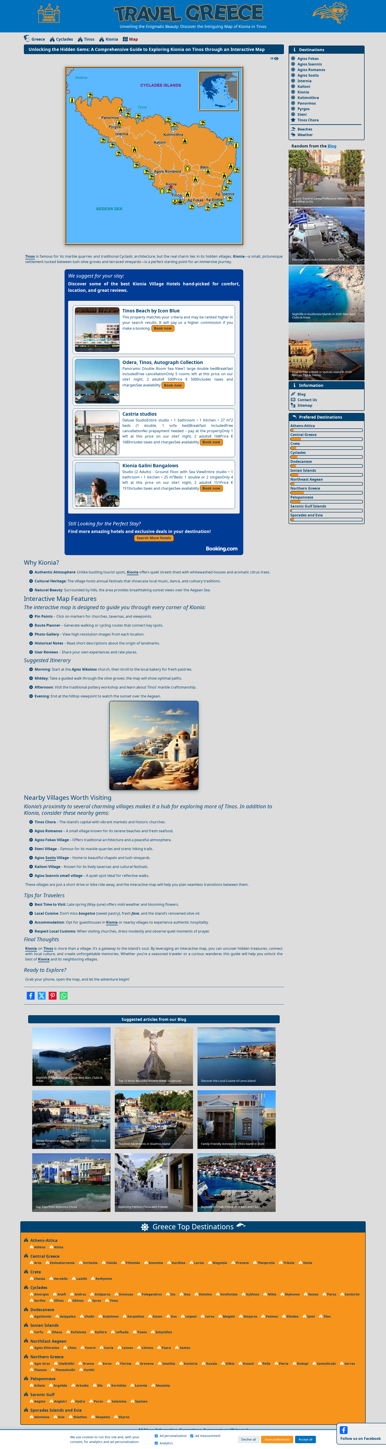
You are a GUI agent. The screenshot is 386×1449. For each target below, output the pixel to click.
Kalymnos (110, 1316)
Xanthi (88, 1370)
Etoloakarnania (62, 1263)
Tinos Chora (308, 120)
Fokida (111, 1263)
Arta (37, 1263)
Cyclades (64, 39)
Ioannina (155, 1263)
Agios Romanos (311, 69)
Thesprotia (266, 1263)
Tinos (89, 39)
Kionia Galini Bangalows (150, 465)
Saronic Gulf (41, 1394)
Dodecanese (301, 461)
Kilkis (229, 1363)
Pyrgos (304, 108)
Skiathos (79, 1417)
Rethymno (103, 1278)
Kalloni (304, 86)
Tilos (327, 1316)
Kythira (100, 1332)
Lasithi (81, 1278)
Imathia (168, 1363)
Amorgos (41, 1294)
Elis (99, 1385)
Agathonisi (42, 1316)
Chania (39, 1278)
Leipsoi (191, 1316)
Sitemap (305, 405)
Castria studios (139, 414)
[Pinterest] (53, 997)
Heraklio (60, 1278)
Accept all (305, 1439)
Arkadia (82, 1385)
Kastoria (190, 1363)
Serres (349, 1363)
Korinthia (118, 1385)
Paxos (141, 1332)
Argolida (60, 1385)
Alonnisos (41, 1417)
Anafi (61, 1294)
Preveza (242, 1263)
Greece (38, 39)
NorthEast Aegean (47, 1341)
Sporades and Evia (306, 515)
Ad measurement (207, 1436)
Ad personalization (173, 1436)
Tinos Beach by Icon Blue (151, 310)
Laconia (140, 1385)
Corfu (38, 1332)
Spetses (140, 1401)
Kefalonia (78, 1332)
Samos (184, 1348)
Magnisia (219, 1263)
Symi (310, 1316)
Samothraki (326, 1363)
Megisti (228, 1316)
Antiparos (102, 1294)
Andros (80, 1294)
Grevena (146, 1363)
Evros (106, 1363)
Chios (71, 1348)
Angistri (60, 1401)
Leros (209, 1316)
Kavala (211, 1363)
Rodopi (302, 1363)
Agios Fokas (308, 58)
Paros (331, 1294)
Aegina (39, 1401)
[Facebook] (31, 997)
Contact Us (307, 399)
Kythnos (252, 1294)
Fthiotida (132, 1263)
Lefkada (122, 1332)
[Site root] (51, 13)
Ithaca (56, 1332)
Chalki (89, 1316)
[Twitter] (42, 997)
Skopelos (102, 1417)
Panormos (307, 103)
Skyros (123, 1417)
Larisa (198, 1263)
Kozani (248, 1363)
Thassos (40, 1370)
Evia (61, 1417)
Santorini (351, 1294)
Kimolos (205, 1294)
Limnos (147, 1348)
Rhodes (292, 1316)
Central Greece (303, 434)
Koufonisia (228, 1294)
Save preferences (277, 1439)
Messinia (162, 1385)
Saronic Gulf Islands (308, 506)
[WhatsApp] (64, 997)
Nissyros (250, 1316)
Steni (302, 114)
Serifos (39, 1300)
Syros (96, 1300)
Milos (271, 1294)
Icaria (108, 1348)
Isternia (305, 80)
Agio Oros (41, 1363)
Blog (182, 1019)
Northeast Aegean (306, 479)
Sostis (50, 857)
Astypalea (67, 1316)
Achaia (39, 1385)
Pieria (283, 1363)
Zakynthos (163, 1332)
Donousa (125, 1294)
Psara (166, 1348)
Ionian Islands (303, 470)
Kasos (157, 1316)
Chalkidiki (66, 1363)
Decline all (248, 1439)
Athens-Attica (302, 425)
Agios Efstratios (46, 1348)
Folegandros (151, 1294)
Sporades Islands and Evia (55, 1410)
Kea (186, 1294)
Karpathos (135, 1316)
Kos (173, 1316)
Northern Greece (305, 488)
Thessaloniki (65, 1370)
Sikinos (77, 1300)
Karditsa (178, 1263)
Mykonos (292, 1294)
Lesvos (127, 1348)
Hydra (79, 1401)
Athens (39, 1247)
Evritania (90, 1263)
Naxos (312, 1294)
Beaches (305, 129)
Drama (88, 1363)
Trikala (288, 1263)
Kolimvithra (308, 97)
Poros (98, 1401)
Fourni (89, 1348)
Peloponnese (301, 497)
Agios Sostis (308, 75)
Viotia (307, 1263)
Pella (266, 1363)
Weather (305, 134)
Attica (58, 1247)
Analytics (166, 1443)
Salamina (118, 1401)
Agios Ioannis (310, 64)
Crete (295, 443)
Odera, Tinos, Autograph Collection (162, 362)
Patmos (271, 1316)
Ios (172, 1294)
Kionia (112, 39)
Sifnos (58, 1300)
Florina (125, 1363)
